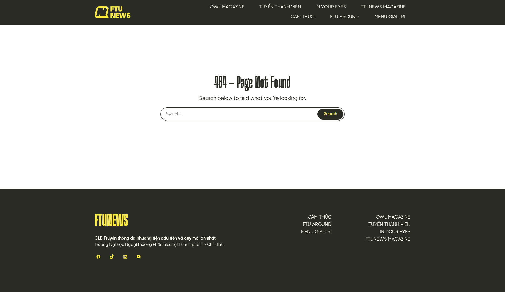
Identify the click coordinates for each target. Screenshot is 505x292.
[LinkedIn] (125, 256)
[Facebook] (98, 256)
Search (330, 114)
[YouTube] (138, 256)
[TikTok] (111, 256)
